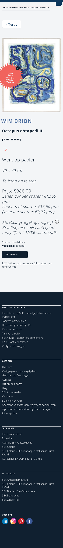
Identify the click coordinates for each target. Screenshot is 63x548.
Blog (4, 388)
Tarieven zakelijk (11, 333)
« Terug (11, 24)
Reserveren (12, 254)
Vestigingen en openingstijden (19, 371)
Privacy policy (9, 413)
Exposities (8, 438)
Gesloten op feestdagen (15, 375)
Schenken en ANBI (12, 400)
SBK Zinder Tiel (10, 499)
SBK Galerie (8, 446)
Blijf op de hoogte (12, 383)
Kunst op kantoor (12, 329)
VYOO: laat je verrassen (15, 342)
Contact (6, 379)
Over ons (7, 367)
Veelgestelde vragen (13, 346)
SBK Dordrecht (10, 495)
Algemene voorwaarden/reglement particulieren (29, 405)
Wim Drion (16, 121)
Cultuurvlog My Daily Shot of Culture (22, 458)
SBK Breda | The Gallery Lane (18, 491)
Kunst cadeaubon (12, 434)
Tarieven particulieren (14, 321)
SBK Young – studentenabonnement (22, 337)
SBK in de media (11, 392)
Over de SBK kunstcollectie (17, 442)
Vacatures (7, 396)
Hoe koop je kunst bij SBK (16, 325)
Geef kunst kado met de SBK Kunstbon (9, 77)
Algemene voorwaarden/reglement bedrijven (27, 409)
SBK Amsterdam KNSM (15, 479)
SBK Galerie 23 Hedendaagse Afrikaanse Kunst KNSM (28, 485)
